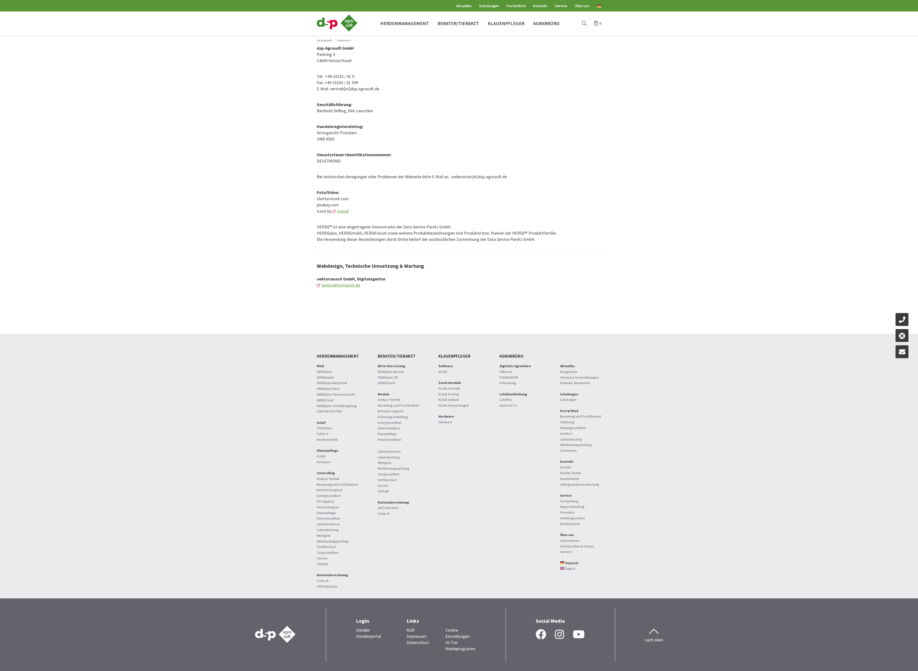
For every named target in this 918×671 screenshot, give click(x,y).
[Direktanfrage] (902, 351)
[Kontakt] (902, 319)
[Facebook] (541, 634)
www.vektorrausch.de (341, 285)
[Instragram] (559, 634)
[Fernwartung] (902, 335)
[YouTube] (579, 634)
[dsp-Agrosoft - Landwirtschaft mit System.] (337, 30)
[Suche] (584, 23)
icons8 (343, 211)
